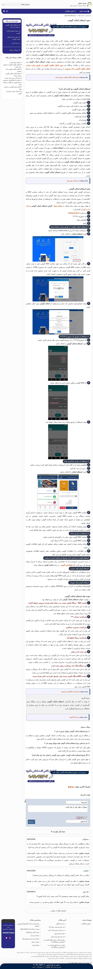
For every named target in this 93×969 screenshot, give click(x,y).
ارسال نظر (31, 822)
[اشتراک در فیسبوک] (70, 787)
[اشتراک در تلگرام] (69, 787)
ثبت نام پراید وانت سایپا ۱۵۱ (57, 927)
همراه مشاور (83, 11)
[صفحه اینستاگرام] (7, 11)
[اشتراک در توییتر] (72, 787)
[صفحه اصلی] (89, 4)
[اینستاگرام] (9, 937)
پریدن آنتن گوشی (74, 717)
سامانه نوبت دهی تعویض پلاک (30, 939)
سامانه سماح (35, 942)
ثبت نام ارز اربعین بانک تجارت (56, 930)
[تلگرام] (6, 937)
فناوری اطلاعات (69, 11)
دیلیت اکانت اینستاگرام (32, 932)
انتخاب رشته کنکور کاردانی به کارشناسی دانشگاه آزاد (56, 946)
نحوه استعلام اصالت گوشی (13, 32)
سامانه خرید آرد (34, 935)
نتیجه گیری (15, 43)
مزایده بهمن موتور (59, 933)
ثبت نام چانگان (60, 924)
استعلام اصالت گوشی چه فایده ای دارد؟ (12, 26)
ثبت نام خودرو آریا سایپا (58, 936)
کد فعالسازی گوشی (67, 565)
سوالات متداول (13, 50)
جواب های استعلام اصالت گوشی (13, 38)
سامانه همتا (35, 945)
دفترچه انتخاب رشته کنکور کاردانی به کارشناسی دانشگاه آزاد (54, 941)
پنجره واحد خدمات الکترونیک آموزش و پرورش (28, 925)
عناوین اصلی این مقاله (12, 21)
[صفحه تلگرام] (4, 11)
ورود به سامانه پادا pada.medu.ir (29, 929)
